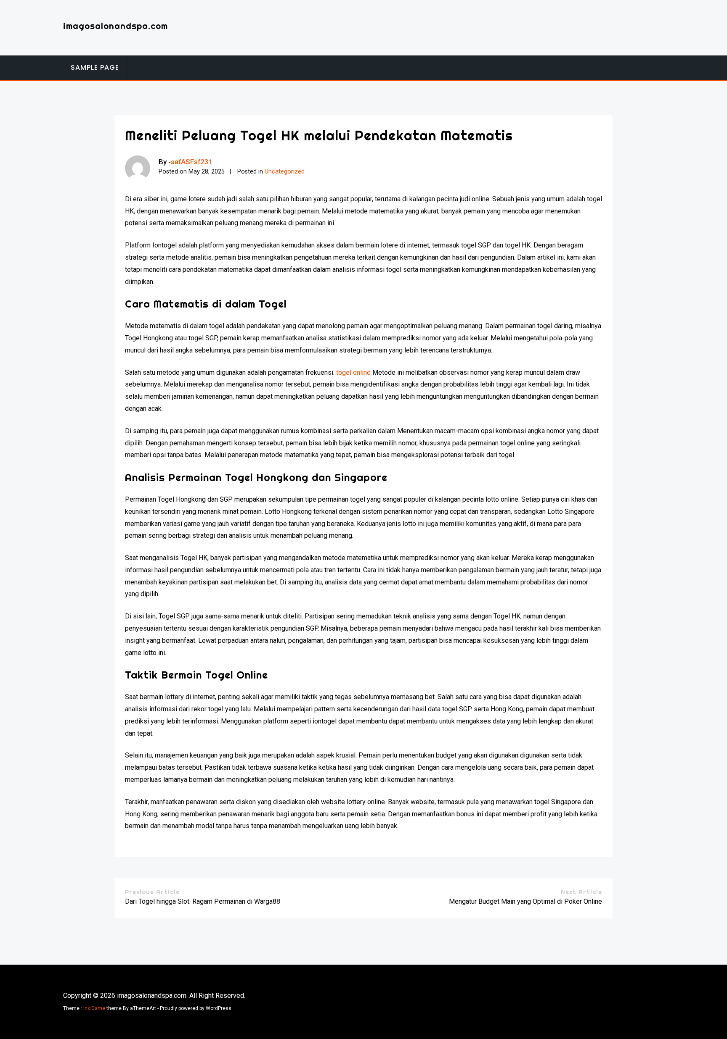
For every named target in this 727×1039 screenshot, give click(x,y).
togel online (353, 372)
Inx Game (94, 1008)
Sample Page (95, 67)
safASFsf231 (192, 162)
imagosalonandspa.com (115, 26)
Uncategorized (285, 171)
